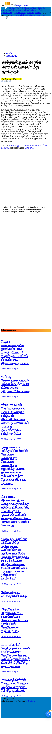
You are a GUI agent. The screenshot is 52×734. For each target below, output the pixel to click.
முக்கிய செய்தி (14, 8)
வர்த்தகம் (26, 10)
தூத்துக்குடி (11, 55)
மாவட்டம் (10, 53)
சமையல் (30, 12)
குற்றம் (4, 10)
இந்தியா (33, 8)
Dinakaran (29, 148)
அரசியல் (26, 8)
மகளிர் (23, 12)
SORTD (31, 701)
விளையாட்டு (36, 10)
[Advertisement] (26, 177)
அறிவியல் (22, 15)
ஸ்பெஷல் (31, 15)
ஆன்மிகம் (5, 12)
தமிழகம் (41, 8)
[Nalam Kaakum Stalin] (26, 49)
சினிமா (38, 12)
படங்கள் (14, 15)
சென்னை (17, 10)
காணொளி (40, 15)
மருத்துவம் (15, 12)
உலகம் (10, 10)
